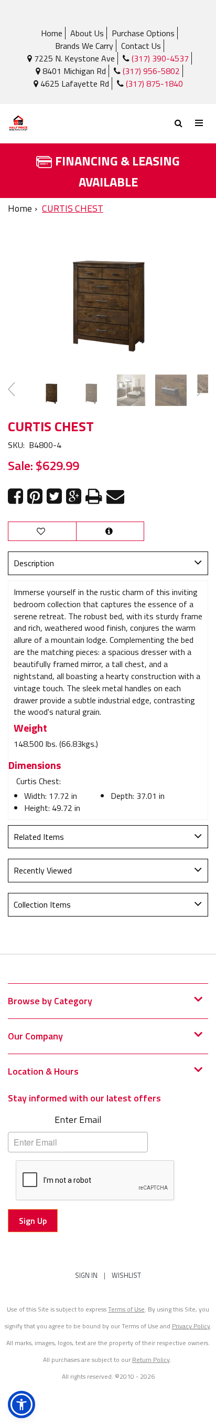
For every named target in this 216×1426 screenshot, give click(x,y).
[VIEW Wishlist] (42, 531)
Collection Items (42, 904)
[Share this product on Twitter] (54, 496)
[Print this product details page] (93, 496)
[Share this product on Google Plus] (73, 496)
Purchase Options (143, 33)
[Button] (199, 123)
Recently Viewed (43, 870)
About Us (87, 33)
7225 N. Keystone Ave (73, 58)
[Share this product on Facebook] (15, 496)
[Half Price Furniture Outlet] (58, 123)
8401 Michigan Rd (73, 71)
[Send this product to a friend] (115, 496)
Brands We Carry (84, 45)
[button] (21, 1404)
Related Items (39, 836)
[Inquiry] (110, 531)
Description (34, 563)
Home (51, 33)
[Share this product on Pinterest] (34, 496)
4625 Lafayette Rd (73, 83)
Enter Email (78, 1119)
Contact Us (141, 45)
